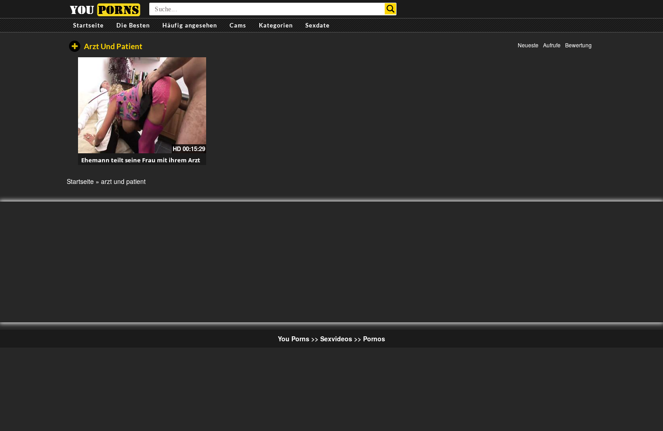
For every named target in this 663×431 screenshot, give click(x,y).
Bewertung (578, 45)
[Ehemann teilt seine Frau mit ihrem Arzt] (142, 105)
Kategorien (276, 25)
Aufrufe (552, 45)
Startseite (88, 25)
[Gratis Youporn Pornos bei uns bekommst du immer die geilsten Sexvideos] (105, 8)
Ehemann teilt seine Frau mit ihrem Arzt (140, 160)
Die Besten (133, 25)
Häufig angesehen (189, 25)
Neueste (528, 45)
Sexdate (317, 25)
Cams (238, 25)
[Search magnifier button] (390, 8)
